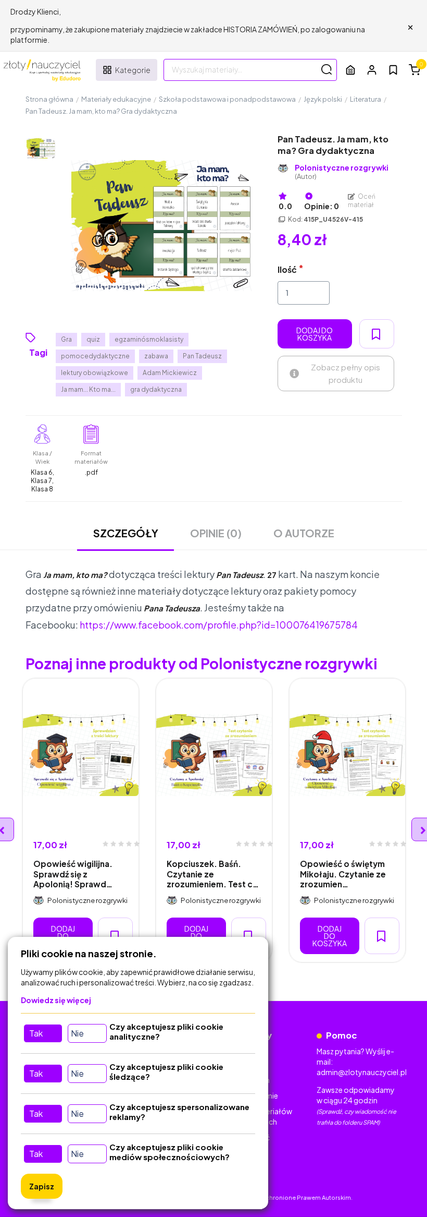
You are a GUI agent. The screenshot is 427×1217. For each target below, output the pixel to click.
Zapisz (41, 1186)
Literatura (365, 99)
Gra (66, 339)
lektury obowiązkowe (94, 373)
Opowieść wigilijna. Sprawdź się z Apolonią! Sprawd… (72, 874)
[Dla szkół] (350, 69)
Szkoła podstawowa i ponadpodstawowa (227, 99)
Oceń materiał (362, 200)
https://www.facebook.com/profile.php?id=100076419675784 (219, 625)
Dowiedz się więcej (56, 1000)
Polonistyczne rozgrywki (341, 171)
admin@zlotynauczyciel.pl (362, 1072)
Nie (77, 1033)
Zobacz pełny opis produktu (345, 373)
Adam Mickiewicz (170, 373)
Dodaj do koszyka (314, 334)
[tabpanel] (81, 820)
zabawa (156, 356)
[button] (371, 69)
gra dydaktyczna (156, 389)
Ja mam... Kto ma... (88, 389)
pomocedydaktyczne (95, 356)
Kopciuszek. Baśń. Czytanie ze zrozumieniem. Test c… (213, 874)
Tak (36, 1033)
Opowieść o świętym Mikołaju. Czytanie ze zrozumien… (343, 874)
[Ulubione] (393, 70)
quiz (93, 339)
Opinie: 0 (321, 206)
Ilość (287, 269)
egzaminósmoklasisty (149, 339)
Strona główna (49, 99)
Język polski (323, 99)
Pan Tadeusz (202, 356)
